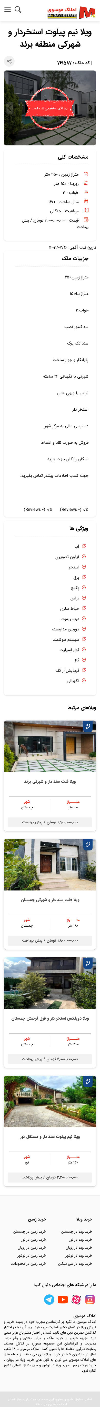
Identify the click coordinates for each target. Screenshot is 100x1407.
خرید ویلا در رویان (79, 1247)
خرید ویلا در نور (80, 1239)
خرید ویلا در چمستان (76, 1231)
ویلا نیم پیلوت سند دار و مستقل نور (50, 1137)
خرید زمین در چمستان (29, 1231)
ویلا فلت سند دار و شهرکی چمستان (50, 900)
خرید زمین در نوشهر (31, 1256)
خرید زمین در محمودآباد (28, 1264)
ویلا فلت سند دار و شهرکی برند (50, 781)
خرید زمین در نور (33, 1239)
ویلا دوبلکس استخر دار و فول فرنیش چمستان (50, 1018)
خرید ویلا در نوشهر (78, 1256)
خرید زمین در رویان (32, 1247)
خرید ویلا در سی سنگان (75, 1264)
